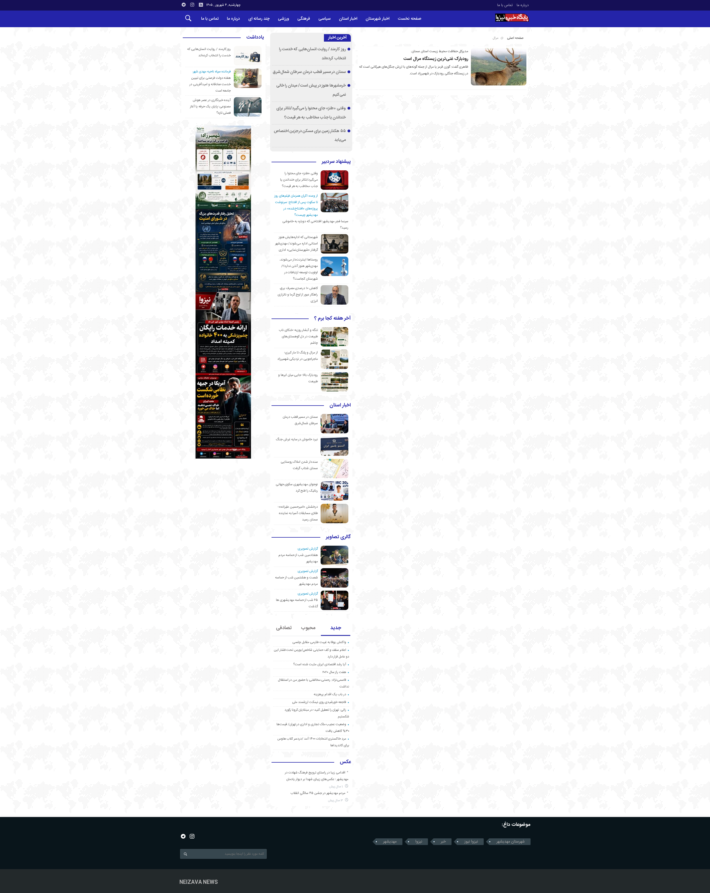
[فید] (201, 5)
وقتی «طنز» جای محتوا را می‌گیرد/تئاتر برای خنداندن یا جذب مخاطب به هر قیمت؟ (299, 180)
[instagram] (192, 5)
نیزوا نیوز (471, 841)
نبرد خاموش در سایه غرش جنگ (297, 439)
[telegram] (184, 5)
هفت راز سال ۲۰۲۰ (334, 672)
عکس (345, 762)
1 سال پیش (336, 786)
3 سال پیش (336, 800)
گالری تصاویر (338, 537)
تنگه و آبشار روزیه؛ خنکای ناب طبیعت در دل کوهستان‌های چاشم (298, 336)
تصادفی (284, 628)
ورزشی (283, 18)
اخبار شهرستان (377, 18)
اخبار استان (348, 18)
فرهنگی (303, 18)
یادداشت (255, 37)
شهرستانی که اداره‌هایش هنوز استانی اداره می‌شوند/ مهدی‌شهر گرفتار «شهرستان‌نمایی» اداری (296, 243)
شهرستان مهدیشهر (510, 841)
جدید (335, 628)
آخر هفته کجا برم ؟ (332, 318)
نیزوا (418, 841)
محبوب (308, 628)
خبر (443, 841)
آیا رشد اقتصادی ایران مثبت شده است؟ (319, 664)
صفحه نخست (409, 18)
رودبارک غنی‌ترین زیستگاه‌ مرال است (435, 59)
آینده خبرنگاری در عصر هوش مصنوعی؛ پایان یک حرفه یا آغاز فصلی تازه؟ (210, 106)
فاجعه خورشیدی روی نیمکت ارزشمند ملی (319, 702)
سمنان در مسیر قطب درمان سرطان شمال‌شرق (309, 72)
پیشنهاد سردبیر (336, 162)
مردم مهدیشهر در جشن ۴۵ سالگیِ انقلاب (317, 793)
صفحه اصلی (515, 38)
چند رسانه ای (259, 18)
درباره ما (523, 5)
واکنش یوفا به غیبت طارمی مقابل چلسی (319, 642)
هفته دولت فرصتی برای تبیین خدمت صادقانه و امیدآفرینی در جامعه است (210, 84)
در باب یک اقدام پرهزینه (330, 694)
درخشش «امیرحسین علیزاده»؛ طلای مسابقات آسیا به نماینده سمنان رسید (298, 513)
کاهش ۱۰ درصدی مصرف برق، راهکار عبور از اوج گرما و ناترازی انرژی (298, 294)
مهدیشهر (390, 841)
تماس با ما (505, 5)
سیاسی (324, 18)
